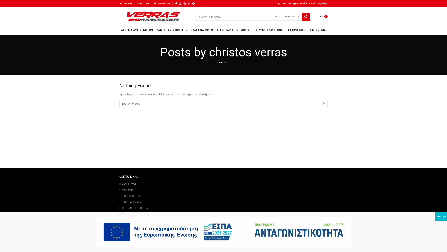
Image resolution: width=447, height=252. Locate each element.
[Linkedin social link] (189, 3)
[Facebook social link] (176, 3)
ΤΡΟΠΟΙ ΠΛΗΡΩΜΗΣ (130, 202)
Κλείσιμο (441, 216)
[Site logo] (154, 16)
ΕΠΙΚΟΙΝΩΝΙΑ (126, 189)
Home (222, 63)
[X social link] (180, 3)
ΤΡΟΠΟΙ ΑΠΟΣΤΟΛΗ (130, 196)
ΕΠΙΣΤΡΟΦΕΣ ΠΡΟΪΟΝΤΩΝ (133, 208)
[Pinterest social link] (184, 3)
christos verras (248, 52)
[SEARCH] (306, 17)
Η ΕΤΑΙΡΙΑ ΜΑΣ (127, 183)
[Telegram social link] (193, 3)
